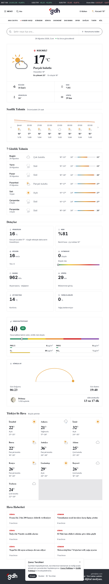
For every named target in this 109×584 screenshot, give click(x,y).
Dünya (48, 20)
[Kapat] (80, 562)
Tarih (93, 20)
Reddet (41, 576)
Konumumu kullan (92, 32)
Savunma (68, 20)
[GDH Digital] (54, 11)
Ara (20, 11)
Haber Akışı (26, 21)
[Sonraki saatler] (98, 127)
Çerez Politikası (66, 568)
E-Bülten (83, 11)
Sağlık (86, 20)
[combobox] (46, 31)
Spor (77, 20)
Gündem (38, 20)
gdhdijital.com (96, 574)
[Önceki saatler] (11, 127)
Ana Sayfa (13, 20)
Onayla (32, 576)
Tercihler (52, 576)
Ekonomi (57, 20)
